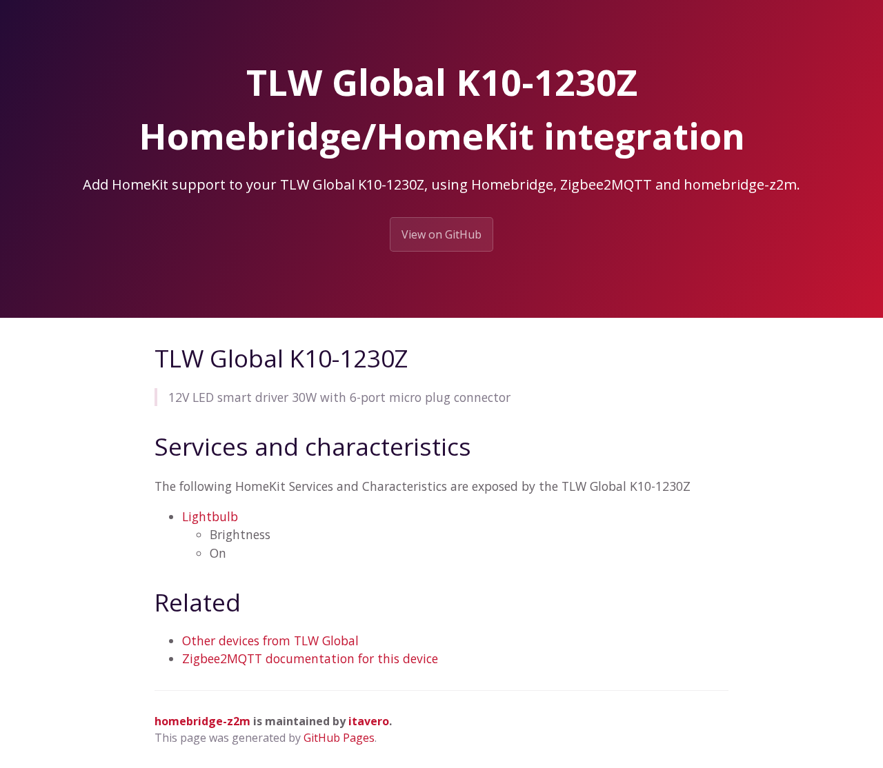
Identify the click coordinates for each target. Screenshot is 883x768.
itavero (368, 721)
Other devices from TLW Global (270, 640)
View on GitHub (441, 234)
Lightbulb (210, 516)
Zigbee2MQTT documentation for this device (310, 658)
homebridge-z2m (202, 721)
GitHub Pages (339, 737)
